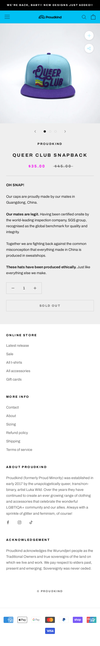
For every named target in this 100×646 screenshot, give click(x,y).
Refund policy (17, 433)
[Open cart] (93, 16)
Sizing (11, 424)
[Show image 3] (55, 131)
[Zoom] (89, 35)
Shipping (13, 441)
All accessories (18, 371)
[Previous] (35, 131)
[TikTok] (31, 522)
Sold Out (50, 305)
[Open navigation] (7, 17)
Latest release (17, 345)
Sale (9, 354)
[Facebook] (8, 522)
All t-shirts (14, 362)
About (11, 416)
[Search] (84, 17)
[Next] (65, 131)
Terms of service (19, 450)
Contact (12, 407)
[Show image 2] (50, 131)
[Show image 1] (45, 131)
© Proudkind (50, 591)
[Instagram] (19, 522)
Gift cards (14, 379)
